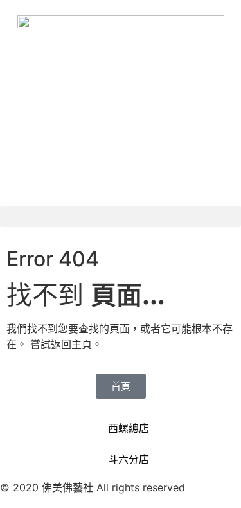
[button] (120, 216)
